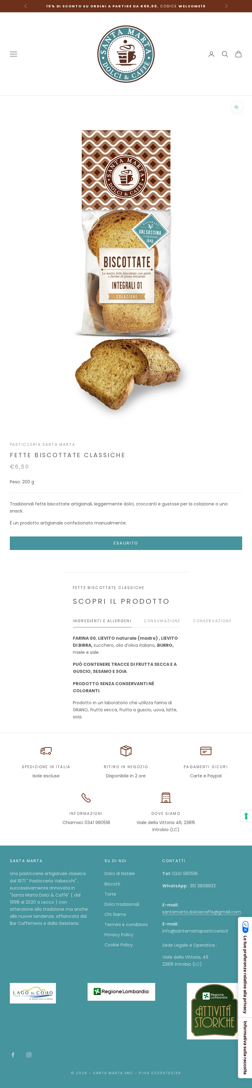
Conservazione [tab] (212, 620)
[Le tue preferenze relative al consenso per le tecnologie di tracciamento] (246, 816)
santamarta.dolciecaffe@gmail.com (201, 912)
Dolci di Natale (119, 873)
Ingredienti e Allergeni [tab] (102, 620)
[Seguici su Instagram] (29, 1055)
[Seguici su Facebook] (13, 1055)
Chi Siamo (115, 914)
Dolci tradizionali (121, 904)
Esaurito (126, 543)
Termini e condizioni (126, 924)
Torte (110, 894)
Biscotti (112, 884)
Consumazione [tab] (162, 620)
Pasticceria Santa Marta (42, 444)
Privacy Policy (118, 935)
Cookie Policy (118, 945)
